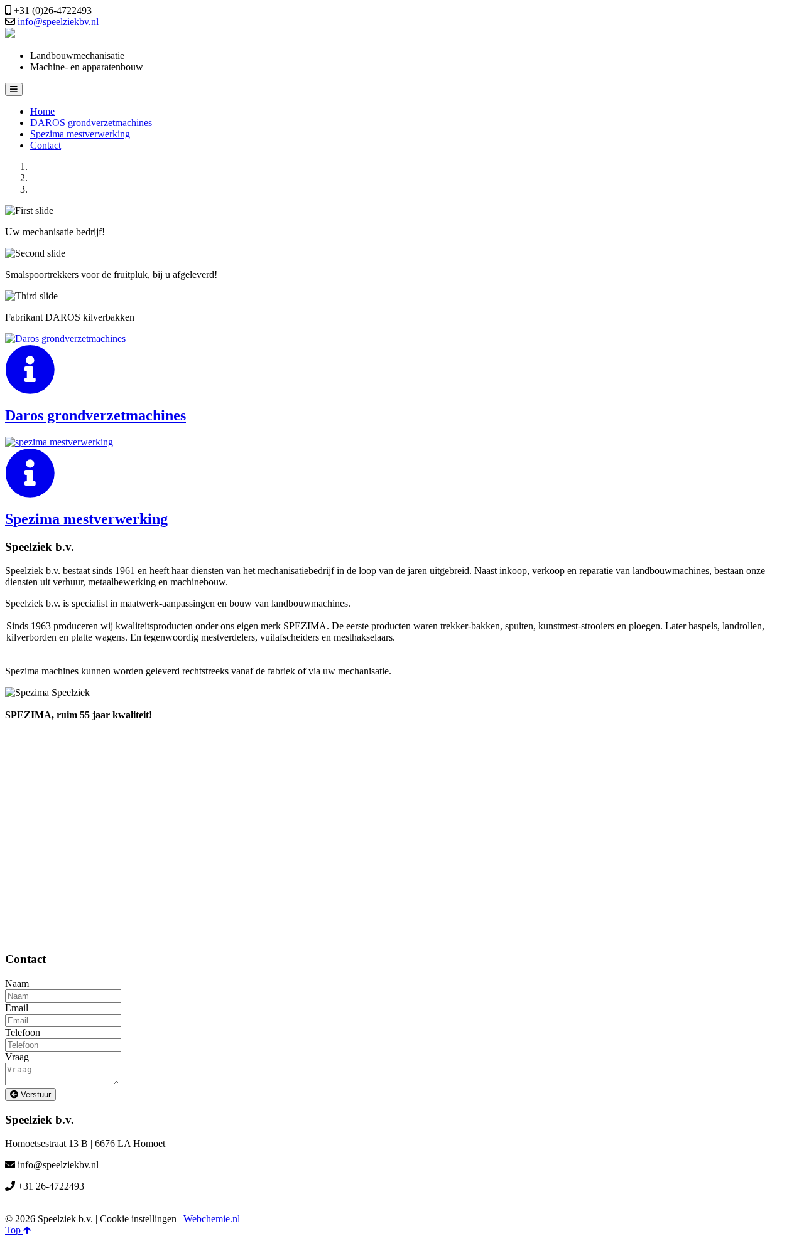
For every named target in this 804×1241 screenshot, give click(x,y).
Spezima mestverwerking (80, 134)
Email (16, 1008)
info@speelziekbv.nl (57, 21)
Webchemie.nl (211, 1218)
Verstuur (34, 1094)
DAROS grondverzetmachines (91, 122)
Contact (45, 145)
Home (42, 111)
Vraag (17, 1057)
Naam (17, 983)
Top (14, 1230)
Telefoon (22, 1032)
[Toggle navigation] (14, 89)
